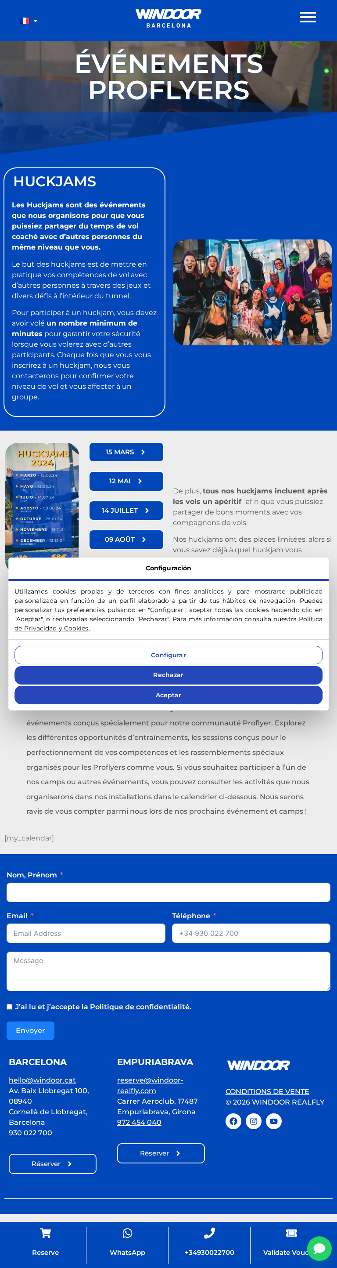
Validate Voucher (291, 1252)
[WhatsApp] (127, 1233)
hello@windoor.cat (42, 1080)
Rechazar (168, 675)
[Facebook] (233, 1121)
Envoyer (30, 1030)
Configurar (168, 655)
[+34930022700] (209, 1233)
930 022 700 (30, 1133)
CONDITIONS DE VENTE (267, 1091)
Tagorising (184, 1221)
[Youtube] (274, 1121)
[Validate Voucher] (291, 1233)
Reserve (45, 1252)
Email (17, 916)
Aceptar (169, 695)
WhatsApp (127, 1252)
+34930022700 (209, 1252)
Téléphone (191, 916)
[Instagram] (254, 1121)
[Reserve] (45, 1233)
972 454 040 (139, 1122)
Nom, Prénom (32, 875)
